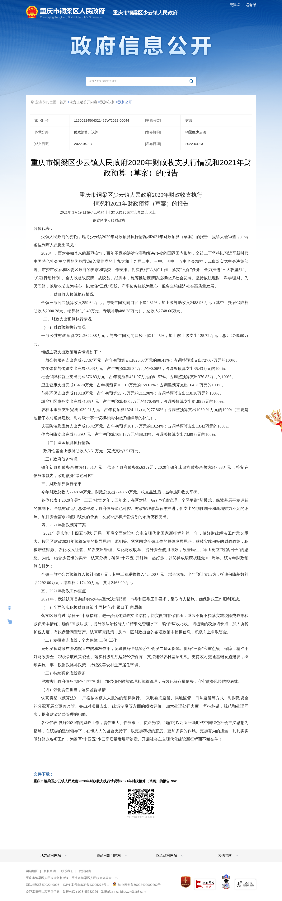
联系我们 (67, 871)
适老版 (251, 5)
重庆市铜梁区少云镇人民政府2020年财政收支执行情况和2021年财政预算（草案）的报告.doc (105, 781)
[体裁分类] (41, 132)
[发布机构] (153, 132)
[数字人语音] (9, 608)
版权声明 (50, 871)
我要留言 (85, 871)
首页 (63, 102)
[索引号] (41, 120)
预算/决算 (107, 102)
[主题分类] (153, 120)
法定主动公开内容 (83, 102)
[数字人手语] (9, 621)
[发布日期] (153, 144)
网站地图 (32, 871)
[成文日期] (41, 144)
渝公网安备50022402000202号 (139, 884)
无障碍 (235, 5)
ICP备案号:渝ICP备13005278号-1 (86, 884)
